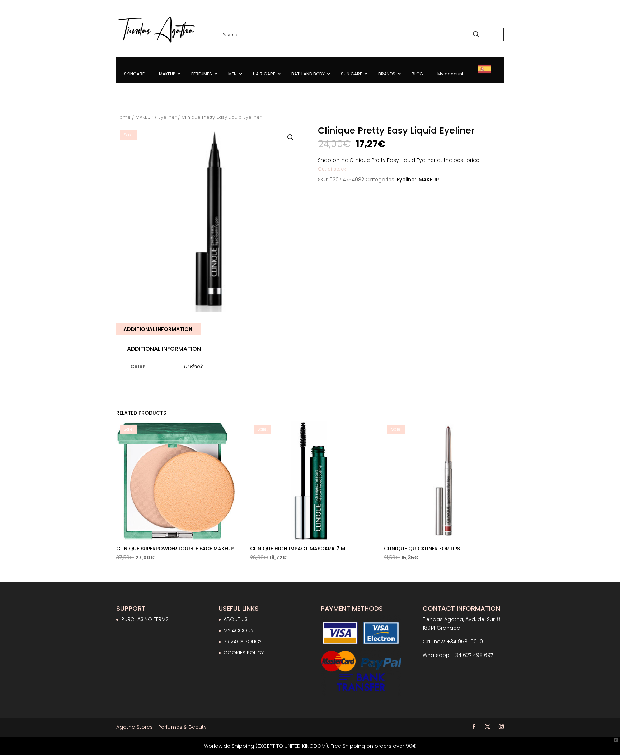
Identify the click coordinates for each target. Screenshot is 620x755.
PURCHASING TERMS (145, 619)
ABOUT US (236, 619)
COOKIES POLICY (244, 652)
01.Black (193, 366)
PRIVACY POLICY (243, 641)
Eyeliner (167, 117)
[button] (290, 137)
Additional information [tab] (157, 329)
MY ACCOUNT (240, 630)
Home (123, 117)
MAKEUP (144, 117)
